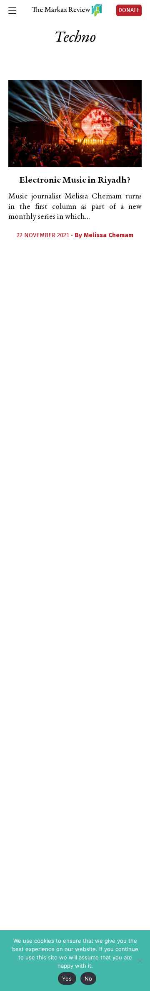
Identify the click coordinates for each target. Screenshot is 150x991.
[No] (139, 960)
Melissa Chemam (108, 235)
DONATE (129, 10)
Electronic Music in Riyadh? (75, 180)
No (88, 978)
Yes (67, 978)
